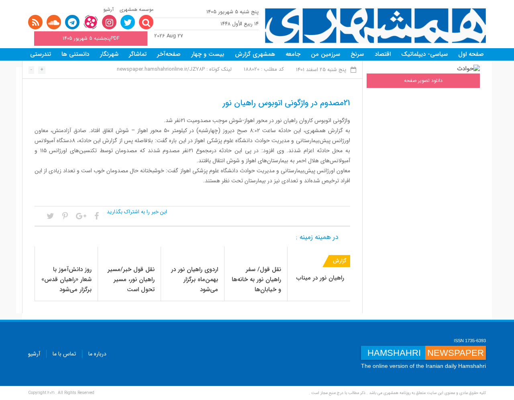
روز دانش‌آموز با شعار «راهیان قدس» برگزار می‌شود (66, 279)
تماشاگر (138, 54)
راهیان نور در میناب (320, 278)
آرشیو (108, 9)
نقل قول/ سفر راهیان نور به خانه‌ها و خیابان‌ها (256, 279)
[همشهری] (375, 25)
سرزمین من (325, 54)
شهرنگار (109, 54)
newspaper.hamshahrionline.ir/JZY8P (161, 69)
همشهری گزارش (255, 54)
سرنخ (357, 54)
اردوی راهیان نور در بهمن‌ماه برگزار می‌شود (194, 279)
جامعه (293, 54)
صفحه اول (471, 54)
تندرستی (40, 54)
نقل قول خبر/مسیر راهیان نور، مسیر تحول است (131, 279)
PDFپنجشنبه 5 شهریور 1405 (91, 38)
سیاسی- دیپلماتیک (424, 54)
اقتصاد (383, 54)
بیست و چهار (207, 54)
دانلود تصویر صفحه (423, 80)
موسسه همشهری (136, 9)
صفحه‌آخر (169, 54)
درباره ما (97, 353)
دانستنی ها (75, 54)
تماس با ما (64, 353)
